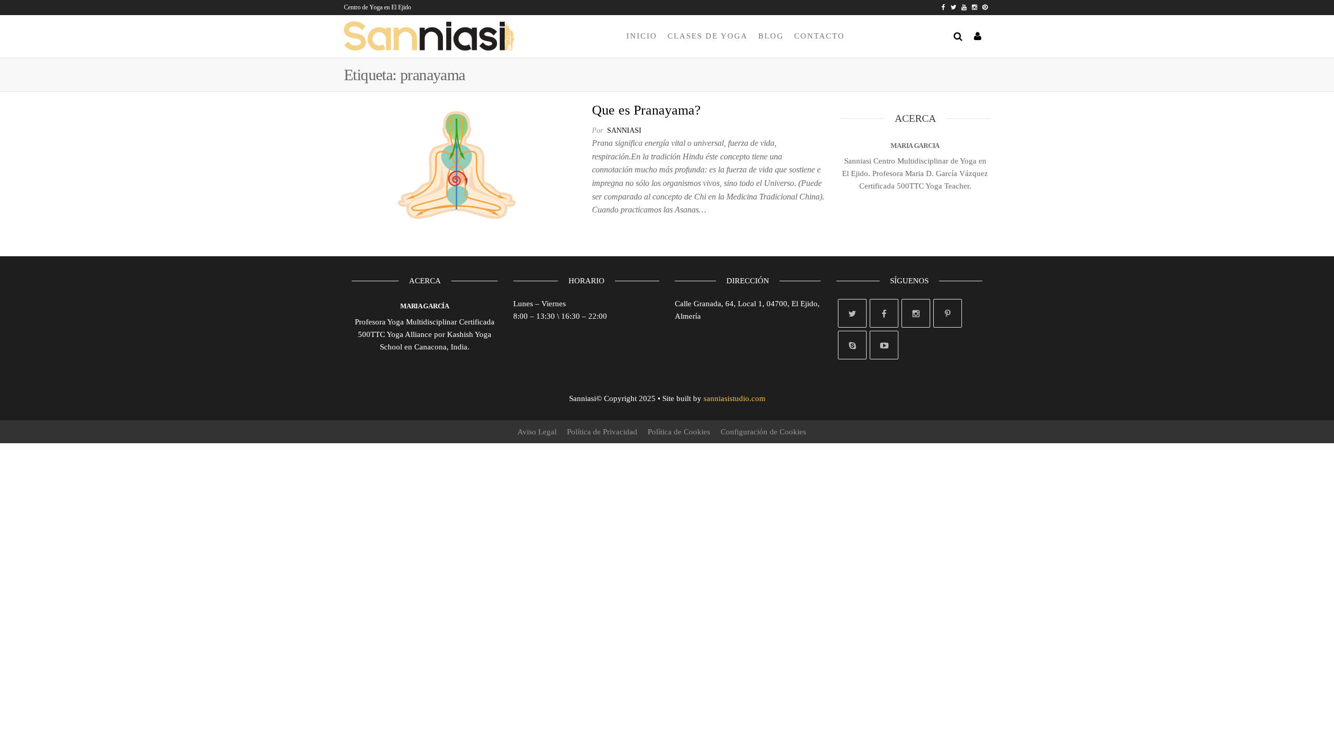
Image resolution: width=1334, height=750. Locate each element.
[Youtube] (884, 345)
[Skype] (852, 345)
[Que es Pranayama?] (460, 164)
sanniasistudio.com (734, 398)
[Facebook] (884, 313)
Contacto (819, 36)
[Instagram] (915, 313)
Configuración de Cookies (763, 432)
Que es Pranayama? (646, 110)
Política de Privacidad (602, 432)
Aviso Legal (537, 432)
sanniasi (624, 130)
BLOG (771, 36)
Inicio (641, 36)
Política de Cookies (679, 432)
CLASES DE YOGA (708, 36)
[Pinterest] (947, 313)
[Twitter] (852, 313)
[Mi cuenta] (978, 36)
